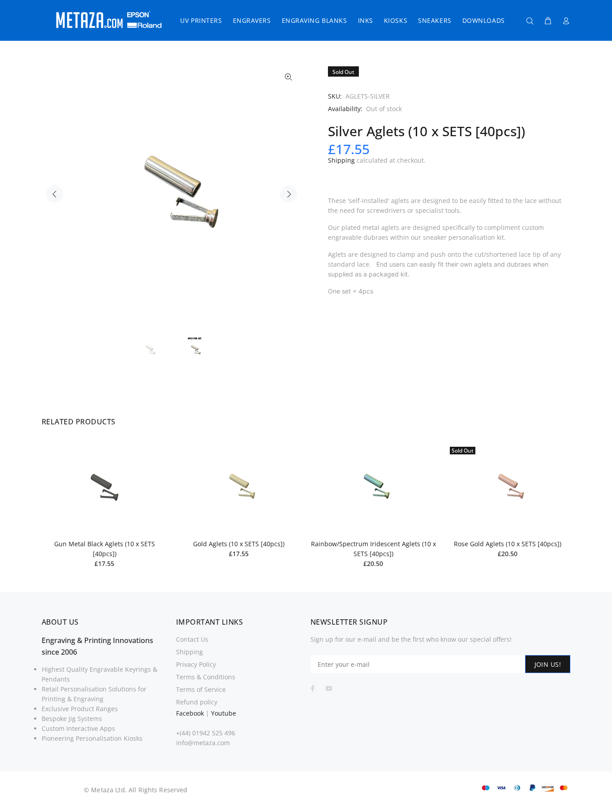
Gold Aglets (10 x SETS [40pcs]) (238, 544)
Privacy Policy (196, 664)
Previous (54, 194)
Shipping (341, 160)
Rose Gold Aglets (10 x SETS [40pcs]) (507, 544)
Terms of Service (201, 689)
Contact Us (192, 639)
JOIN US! (547, 664)
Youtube (223, 713)
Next (288, 194)
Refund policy (196, 702)
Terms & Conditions (205, 677)
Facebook (190, 713)
